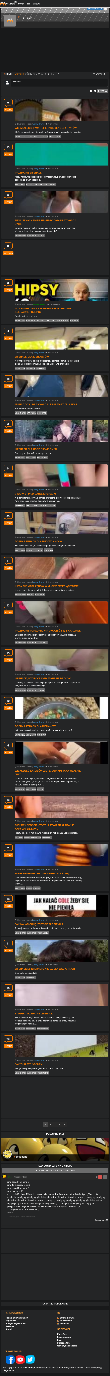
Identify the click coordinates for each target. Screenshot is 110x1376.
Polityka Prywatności (16, 1323)
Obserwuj (96, 8)
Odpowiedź (100, 1220)
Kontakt (9, 1329)
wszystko (19, 73)
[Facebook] (10, 1359)
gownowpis (12, 1217)
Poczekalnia (10, 3)
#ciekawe (74, 320)
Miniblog (36, 3)
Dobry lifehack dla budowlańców (38, 541)
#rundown (20, 235)
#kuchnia (41, 320)
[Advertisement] (55, 50)
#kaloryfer (42, 1028)
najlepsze (55, 73)
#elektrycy (54, 136)
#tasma (30, 594)
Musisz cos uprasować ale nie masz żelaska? (46, 404)
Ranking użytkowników (17, 1317)
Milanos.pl (30, 1367)
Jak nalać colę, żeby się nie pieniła (39, 924)
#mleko (40, 789)
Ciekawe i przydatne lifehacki (35, 493)
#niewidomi (42, 457)
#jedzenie (51, 320)
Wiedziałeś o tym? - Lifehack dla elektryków (46, 128)
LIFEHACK (8, 73)
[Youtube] (20, 1359)
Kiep (59, 1339)
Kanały (21, 3)
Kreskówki (62, 1334)
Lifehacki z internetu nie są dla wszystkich (45, 969)
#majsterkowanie (47, 184)
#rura (29, 888)
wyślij (103, 90)
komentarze (53, 124)
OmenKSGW (31, 1217)
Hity (28, 3)
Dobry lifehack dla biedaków (35, 726)
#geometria (43, 1073)
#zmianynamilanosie (67, 1345)
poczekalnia (38, 73)
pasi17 (18, 1217)
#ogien (41, 235)
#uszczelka (31, 184)
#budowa (48, 550)
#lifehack (43, 136)
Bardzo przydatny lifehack (34, 1013)
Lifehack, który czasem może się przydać (43, 678)
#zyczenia (12, 1194)
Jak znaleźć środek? (29, 1064)
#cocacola (43, 933)
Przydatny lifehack (28, 172)
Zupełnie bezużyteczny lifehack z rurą (42, 873)
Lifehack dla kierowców (32, 356)
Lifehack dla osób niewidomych (36, 449)
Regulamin (11, 1320)
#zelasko (31, 413)
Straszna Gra (63, 1342)
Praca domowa (64, 1337)
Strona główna (66, 1317)
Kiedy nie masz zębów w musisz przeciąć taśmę (46, 586)
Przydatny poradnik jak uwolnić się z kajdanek (48, 630)
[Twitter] (30, 1359)
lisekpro (23, 1217)
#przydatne (31, 505)
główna (28, 73)
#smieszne (32, 136)
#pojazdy (30, 368)
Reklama (10, 1326)
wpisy (47, 73)
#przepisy (20, 320)
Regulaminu (9, 1370)
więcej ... (11, 1212)
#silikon (19, 837)
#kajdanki (42, 642)
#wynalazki (20, 136)
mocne (8, 109)
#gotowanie (63, 320)
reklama (8, 253)
